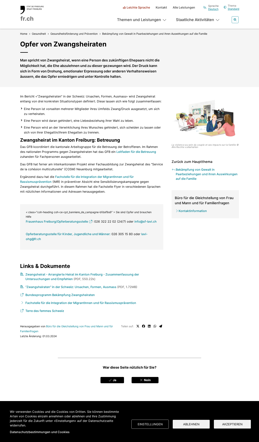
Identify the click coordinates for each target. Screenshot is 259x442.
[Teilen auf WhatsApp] (154, 326)
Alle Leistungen (184, 7)
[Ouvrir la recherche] (235, 19)
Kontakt (161, 7)
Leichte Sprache (138, 7)
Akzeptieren (232, 424)
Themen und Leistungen (139, 19)
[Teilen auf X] (137, 326)
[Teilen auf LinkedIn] (149, 326)
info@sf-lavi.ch (145, 221)
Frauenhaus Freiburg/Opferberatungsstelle (57, 221)
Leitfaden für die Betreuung (136, 152)
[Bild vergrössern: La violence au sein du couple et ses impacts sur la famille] (205, 118)
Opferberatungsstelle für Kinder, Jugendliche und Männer (68, 234)
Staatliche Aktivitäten (195, 19)
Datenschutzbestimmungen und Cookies (40, 432)
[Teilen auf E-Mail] (160, 326)
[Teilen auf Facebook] (143, 326)
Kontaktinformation (193, 211)
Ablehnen (191, 424)
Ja (114, 380)
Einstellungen (150, 424)
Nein (147, 380)
